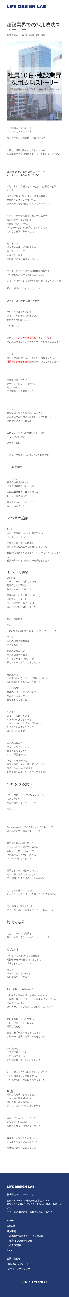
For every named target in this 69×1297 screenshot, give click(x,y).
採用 (43, 35)
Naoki (17, 35)
